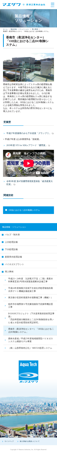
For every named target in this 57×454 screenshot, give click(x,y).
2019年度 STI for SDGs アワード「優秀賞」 (26, 145)
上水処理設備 (11, 242)
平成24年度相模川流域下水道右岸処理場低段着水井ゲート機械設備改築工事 (30, 289)
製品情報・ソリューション (20, 29)
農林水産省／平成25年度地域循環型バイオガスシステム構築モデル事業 (30, 340)
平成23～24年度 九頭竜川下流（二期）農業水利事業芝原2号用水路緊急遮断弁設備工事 (30, 280)
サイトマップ (9, 441)
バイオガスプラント (14, 264)
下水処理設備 (11, 249)
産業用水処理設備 (13, 257)
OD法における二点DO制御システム (24, 210)
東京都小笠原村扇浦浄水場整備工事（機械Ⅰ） (30, 297)
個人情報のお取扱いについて (30, 441)
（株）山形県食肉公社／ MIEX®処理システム (30, 348)
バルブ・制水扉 (12, 234)
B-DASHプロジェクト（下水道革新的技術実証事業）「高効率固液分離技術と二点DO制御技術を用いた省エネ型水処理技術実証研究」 (31, 318)
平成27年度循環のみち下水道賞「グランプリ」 (28, 133)
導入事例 (35, 29)
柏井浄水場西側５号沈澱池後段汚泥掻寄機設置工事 (30, 305)
